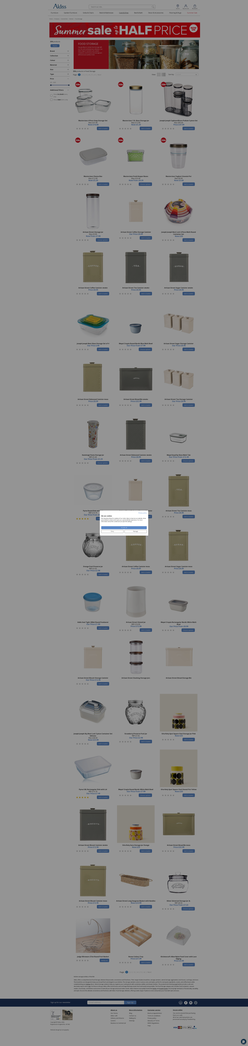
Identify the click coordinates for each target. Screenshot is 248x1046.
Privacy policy (142, 513)
